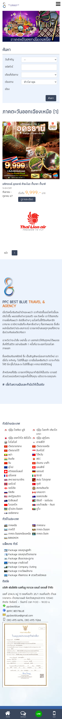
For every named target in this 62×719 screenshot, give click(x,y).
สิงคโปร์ (40, 450)
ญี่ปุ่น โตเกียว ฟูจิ (16, 430)
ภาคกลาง (40, 525)
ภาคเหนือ (12, 525)
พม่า (10, 454)
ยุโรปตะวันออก (15, 509)
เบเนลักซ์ (40, 467)
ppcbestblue (13, 606)
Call (54, 716)
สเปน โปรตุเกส (43, 479)
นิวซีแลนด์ (13, 500)
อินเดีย (11, 459)
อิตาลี (38, 475)
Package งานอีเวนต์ (18, 563)
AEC (38, 459)
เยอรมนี (40, 471)
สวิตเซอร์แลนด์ (15, 471)
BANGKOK (13, 538)
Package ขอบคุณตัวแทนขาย (22, 554)
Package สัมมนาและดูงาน (21, 558)
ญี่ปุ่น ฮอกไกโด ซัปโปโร (19, 438)
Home (8, 716)
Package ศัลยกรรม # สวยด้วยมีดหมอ (27, 575)
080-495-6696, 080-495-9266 (23, 620)
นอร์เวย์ (12, 484)
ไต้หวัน (39, 454)
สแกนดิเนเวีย (42, 488)
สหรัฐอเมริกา (14, 496)
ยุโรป (10, 467)
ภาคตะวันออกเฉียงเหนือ (19, 533)
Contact (23, 716)
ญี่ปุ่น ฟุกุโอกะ (43, 438)
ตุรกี (38, 484)
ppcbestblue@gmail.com (19, 615)
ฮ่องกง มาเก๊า (42, 463)
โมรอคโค (12, 504)
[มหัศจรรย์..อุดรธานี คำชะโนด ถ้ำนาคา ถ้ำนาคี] (31, 178)
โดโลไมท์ (12, 442)
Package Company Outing (22, 567)
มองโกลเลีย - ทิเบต (45, 504)
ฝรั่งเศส (12, 475)
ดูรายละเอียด (27, 199)
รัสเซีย (11, 492)
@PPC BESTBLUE (15, 611)
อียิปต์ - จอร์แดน (44, 500)
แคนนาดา (40, 492)
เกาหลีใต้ (40, 442)
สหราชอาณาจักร (16, 479)
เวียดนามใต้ (13, 450)
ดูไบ (38, 509)
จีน (9, 463)
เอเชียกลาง (13, 513)
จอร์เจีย (12, 488)
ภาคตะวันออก (43, 529)
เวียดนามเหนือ (42, 446)
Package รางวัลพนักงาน (20, 571)
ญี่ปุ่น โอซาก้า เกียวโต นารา (46, 432)
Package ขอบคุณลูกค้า (19, 550)
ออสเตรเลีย (41, 496)
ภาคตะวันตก (42, 533)
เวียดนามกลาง (15, 446)
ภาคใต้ (11, 529)
